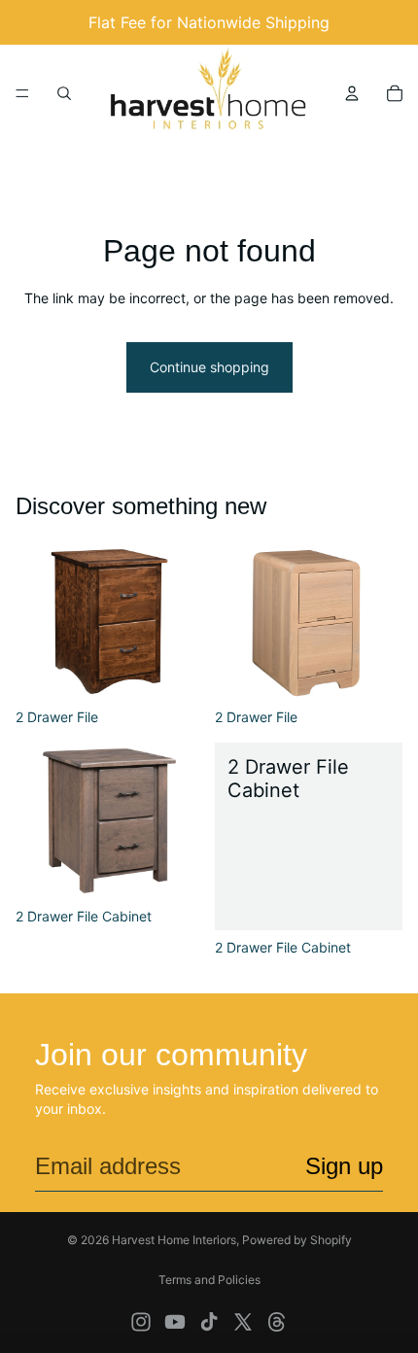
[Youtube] (175, 1322)
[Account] (352, 93)
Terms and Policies (209, 1279)
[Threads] (277, 1322)
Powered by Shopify (297, 1239)
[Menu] (22, 93)
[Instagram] (141, 1322)
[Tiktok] (209, 1322)
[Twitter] (243, 1322)
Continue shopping (209, 367)
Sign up (344, 1166)
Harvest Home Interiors (174, 1239)
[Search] (64, 93)
